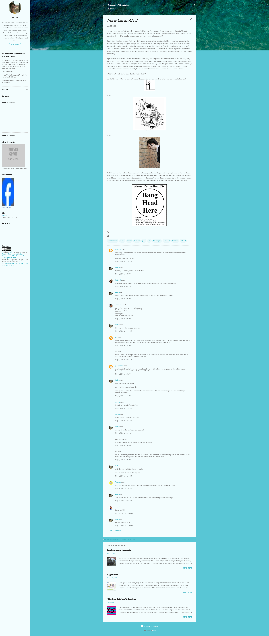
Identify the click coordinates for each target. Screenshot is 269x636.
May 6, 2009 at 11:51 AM (123, 261)
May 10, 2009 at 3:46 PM (123, 488)
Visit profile (15, 44)
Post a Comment (115, 531)
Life (149, 241)
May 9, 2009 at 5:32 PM (123, 460)
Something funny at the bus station (119, 550)
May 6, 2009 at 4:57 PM (123, 286)
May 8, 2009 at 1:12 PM (123, 396)
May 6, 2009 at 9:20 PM (123, 299)
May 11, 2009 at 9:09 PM (123, 501)
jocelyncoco (119, 366)
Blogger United (112, 574)
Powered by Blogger (151, 626)
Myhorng (118, 250)
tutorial (183, 241)
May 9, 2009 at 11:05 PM (123, 476)
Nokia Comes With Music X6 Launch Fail (121, 599)
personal (167, 241)
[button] (190, 19)
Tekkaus (118, 482)
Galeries (154, 630)
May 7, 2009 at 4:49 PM (123, 319)
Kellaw (117, 268)
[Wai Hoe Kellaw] (8, 205)
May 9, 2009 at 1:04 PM (123, 445)
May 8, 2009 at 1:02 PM (123, 374)
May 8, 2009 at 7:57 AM (123, 345)
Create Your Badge (6, 207)
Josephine (118, 305)
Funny (122, 241)
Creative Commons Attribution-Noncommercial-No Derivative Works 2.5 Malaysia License (14, 256)
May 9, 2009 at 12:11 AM (123, 433)
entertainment (112, 241)
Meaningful (157, 241)
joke (143, 241)
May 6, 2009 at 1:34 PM (123, 274)
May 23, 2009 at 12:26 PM (124, 526)
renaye (117, 402)
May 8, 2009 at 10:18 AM (123, 360)
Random (175, 241)
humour (137, 241)
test (116, 337)
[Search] (195, 6)
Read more (187, 568)
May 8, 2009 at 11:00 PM (123, 408)
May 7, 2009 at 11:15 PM (123, 331)
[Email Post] (108, 237)
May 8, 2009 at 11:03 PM (123, 421)
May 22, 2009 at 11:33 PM (124, 513)
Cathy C (118, 280)
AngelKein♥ (119, 507)
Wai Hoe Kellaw (6, 177)
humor (129, 241)
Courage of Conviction (118, 5)
